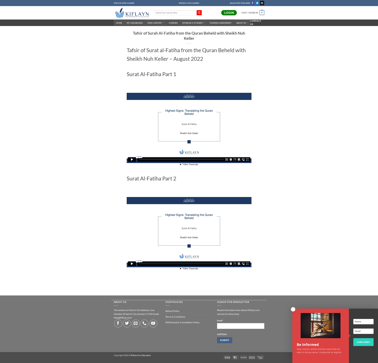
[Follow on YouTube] (153, 324)
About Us (241, 23)
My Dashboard (135, 23)
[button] (252, 12)
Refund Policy (172, 310)
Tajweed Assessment (221, 23)
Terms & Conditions (175, 316)
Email (220, 320)
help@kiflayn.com (123, 317)
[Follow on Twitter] (257, 3)
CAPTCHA (222, 334)
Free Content (155, 23)
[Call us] (144, 324)
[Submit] (199, 12)
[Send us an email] (262, 3)
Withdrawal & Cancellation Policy (182, 322)
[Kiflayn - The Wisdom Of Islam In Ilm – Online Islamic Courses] (132, 12)
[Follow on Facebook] (252, 3)
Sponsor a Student (192, 23)
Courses (173, 23)
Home (119, 23)
